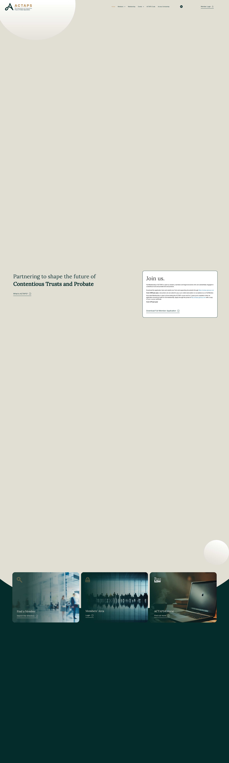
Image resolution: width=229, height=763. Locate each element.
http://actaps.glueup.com (198, 297)
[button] (22, 294)
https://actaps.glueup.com (206, 290)
